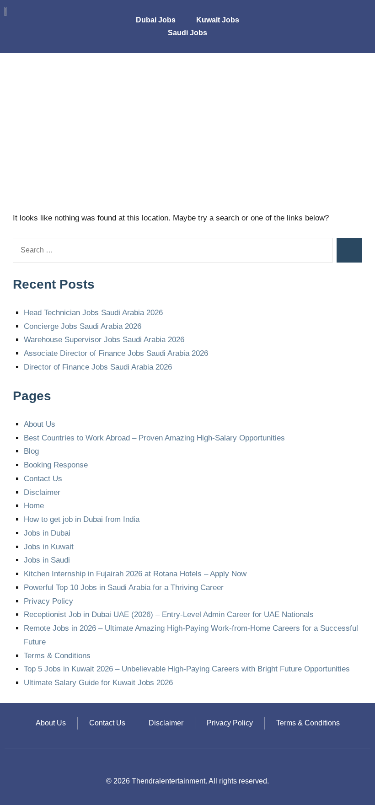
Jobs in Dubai (47, 533)
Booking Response (56, 465)
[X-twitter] (341, 14)
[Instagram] (320, 14)
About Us (39, 424)
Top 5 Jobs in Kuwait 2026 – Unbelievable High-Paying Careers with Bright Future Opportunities (187, 669)
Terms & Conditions (57, 655)
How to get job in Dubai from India (81, 519)
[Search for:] (173, 250)
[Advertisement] (187, 134)
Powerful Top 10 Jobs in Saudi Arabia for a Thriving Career (124, 587)
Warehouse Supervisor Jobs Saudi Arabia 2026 (104, 339)
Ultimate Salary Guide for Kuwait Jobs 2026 (98, 682)
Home (34, 505)
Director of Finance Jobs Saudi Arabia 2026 (98, 367)
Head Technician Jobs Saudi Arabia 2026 (93, 312)
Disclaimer (42, 492)
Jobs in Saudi (47, 560)
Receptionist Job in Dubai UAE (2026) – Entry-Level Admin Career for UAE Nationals (169, 614)
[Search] (349, 250)
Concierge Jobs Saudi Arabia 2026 (82, 326)
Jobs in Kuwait (49, 546)
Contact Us (43, 478)
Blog (31, 451)
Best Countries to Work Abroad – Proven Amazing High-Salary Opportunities (154, 438)
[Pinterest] (361, 14)
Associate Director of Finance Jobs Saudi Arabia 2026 (116, 353)
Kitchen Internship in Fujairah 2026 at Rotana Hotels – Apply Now (135, 573)
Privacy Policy (48, 601)
